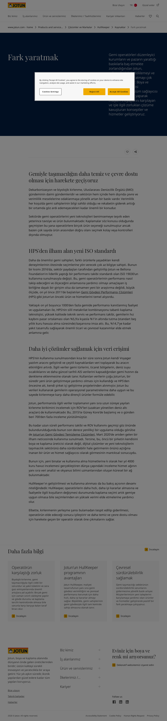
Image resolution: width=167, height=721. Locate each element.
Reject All (94, 91)
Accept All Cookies (119, 91)
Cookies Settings (50, 91)
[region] (85, 86)
